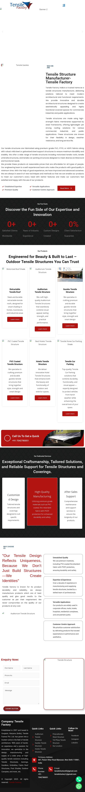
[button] (64, 5)
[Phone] (79, 779)
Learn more (15, 319)
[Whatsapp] (79, 786)
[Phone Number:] (34, 769)
